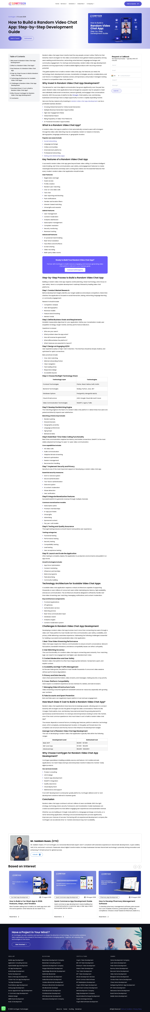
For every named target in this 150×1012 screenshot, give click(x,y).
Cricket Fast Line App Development (19, 979)
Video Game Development (118, 974)
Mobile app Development (16, 960)
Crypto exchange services (84, 999)
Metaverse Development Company (53, 999)
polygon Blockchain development (52, 968)
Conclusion (14, 98)
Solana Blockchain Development (52, 977)
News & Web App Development (17, 977)
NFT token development (83, 974)
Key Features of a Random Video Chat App (23, 69)
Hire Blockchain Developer (50, 988)
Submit (116, 91)
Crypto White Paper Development (86, 985)
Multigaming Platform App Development (122, 985)
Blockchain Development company (53, 960)
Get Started (20, 944)
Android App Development (16, 971)
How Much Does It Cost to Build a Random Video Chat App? (22, 89)
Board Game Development (118, 993)
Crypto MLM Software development (87, 1002)
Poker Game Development (118, 966)
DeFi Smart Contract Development (87, 988)
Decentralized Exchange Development (88, 996)
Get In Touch (15, 38)
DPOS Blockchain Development (51, 996)
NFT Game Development (117, 988)
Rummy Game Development (119, 968)
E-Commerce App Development (18, 993)
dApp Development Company (85, 993)
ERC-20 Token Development (85, 963)
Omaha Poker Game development (121, 979)
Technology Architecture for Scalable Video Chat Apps (23, 79)
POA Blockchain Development (51, 993)
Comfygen (12, 17)
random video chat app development (84, 101)
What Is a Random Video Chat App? (22, 65)
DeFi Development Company (85, 990)
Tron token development (84, 971)
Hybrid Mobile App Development (18, 966)
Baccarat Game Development (119, 971)
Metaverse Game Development (120, 990)
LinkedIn (35, 854)
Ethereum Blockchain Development (53, 985)
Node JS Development (15, 1002)
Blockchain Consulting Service (51, 963)
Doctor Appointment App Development (20, 990)
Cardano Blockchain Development (52, 982)
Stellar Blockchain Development (52, 979)
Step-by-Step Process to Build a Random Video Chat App (24, 74)
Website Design (13, 996)
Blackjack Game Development (119, 977)
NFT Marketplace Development (85, 982)
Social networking (50, 141)
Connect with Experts (75, 270)
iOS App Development (15, 968)
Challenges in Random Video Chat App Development (23, 84)
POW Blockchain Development (51, 990)
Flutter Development (14, 974)
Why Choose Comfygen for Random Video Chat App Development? (22, 94)
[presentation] (135, 867)
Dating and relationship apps (54, 156)
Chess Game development (118, 982)
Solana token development (84, 968)
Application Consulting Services (17, 963)
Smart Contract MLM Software (85, 979)
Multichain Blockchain (48, 974)
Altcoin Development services (85, 977)
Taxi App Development (15, 982)
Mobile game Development (118, 996)
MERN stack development (16, 999)
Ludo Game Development (118, 963)
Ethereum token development (85, 966)
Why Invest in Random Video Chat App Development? (23, 61)
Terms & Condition (126, 1009)
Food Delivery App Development (18, 985)
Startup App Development (16, 988)
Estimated (28, 38)
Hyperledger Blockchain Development (53, 971)
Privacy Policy (138, 1009)
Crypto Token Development (84, 960)
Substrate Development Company (52, 966)
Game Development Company (119, 960)
